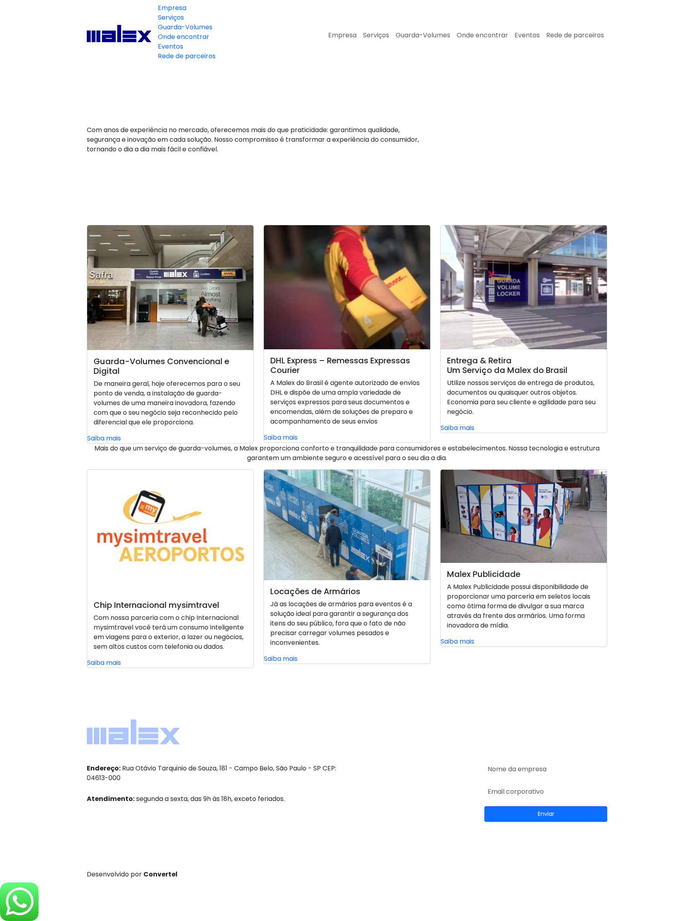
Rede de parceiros (187, 56)
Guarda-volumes (379, 753)
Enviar (546, 814)
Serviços (171, 17)
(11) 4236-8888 (117, 810)
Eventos (170, 46)
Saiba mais (104, 438)
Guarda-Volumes (185, 27)
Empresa (172, 7)
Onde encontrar (183, 36)
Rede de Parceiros (513, 733)
